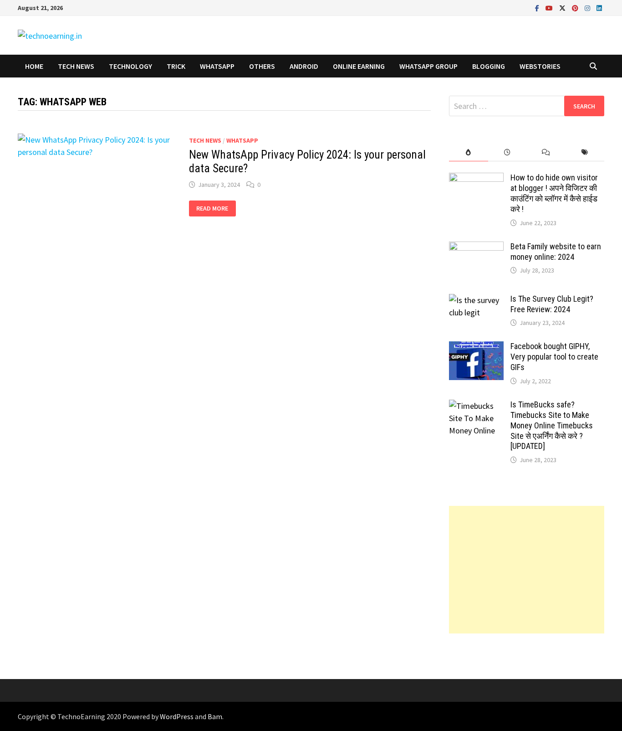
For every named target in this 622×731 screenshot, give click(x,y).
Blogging (488, 66)
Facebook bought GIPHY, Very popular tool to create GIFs (554, 356)
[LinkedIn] (599, 7)
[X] (563, 7)
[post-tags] (585, 152)
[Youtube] (550, 7)
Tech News (76, 66)
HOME (34, 66)
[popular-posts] (468, 152)
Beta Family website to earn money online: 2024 (555, 252)
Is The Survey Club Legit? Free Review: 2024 (551, 304)
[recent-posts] (507, 152)
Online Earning (359, 66)
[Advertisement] (526, 569)
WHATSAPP (217, 66)
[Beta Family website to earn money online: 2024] (476, 247)
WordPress (177, 716)
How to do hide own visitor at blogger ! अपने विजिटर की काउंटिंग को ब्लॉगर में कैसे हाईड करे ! (554, 193)
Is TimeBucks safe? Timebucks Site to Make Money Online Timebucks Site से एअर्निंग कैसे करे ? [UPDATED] (551, 425)
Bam (215, 716)
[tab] (468, 152)
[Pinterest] (576, 7)
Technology (130, 66)
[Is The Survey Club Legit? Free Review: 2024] (476, 300)
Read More (212, 208)
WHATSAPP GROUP (428, 66)
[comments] (546, 152)
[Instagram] (588, 7)
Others (262, 66)
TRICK (176, 66)
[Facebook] (538, 7)
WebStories (540, 66)
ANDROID (304, 66)
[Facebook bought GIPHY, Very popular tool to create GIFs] (476, 347)
